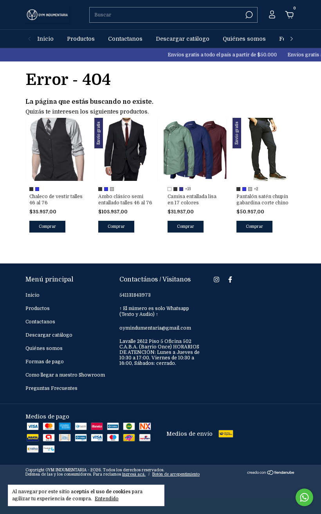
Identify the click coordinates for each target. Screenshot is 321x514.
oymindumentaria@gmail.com (155, 328)
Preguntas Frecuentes (51, 388)
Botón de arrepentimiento (176, 474)
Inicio (45, 39)
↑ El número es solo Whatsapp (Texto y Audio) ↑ (154, 311)
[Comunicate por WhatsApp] (304, 497)
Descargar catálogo (182, 39)
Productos (81, 39)
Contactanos (125, 39)
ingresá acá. (134, 474)
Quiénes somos (244, 39)
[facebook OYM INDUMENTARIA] (230, 279)
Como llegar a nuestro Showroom (65, 375)
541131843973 (135, 295)
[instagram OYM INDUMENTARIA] (216, 279)
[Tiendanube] (271, 473)
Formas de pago (44, 361)
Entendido (107, 498)
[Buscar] (248, 15)
